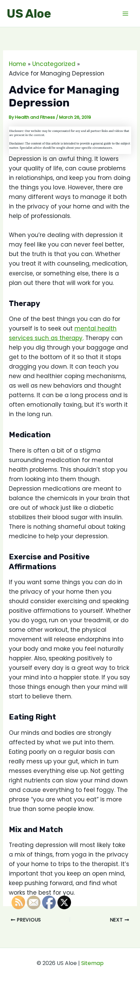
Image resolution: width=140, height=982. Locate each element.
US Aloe (29, 13)
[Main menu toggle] (126, 13)
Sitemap (92, 963)
